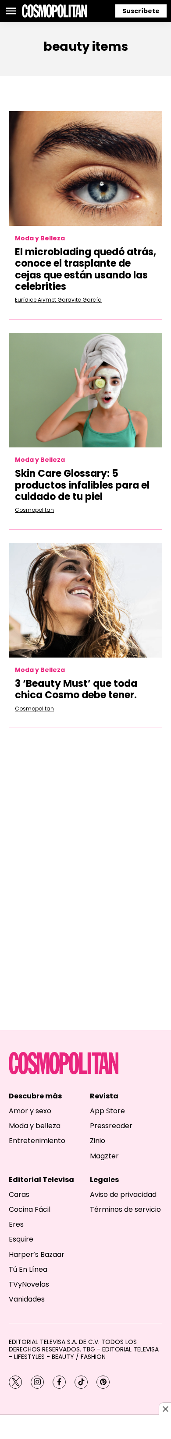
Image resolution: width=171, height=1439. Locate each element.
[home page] (54, 11)
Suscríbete (141, 11)
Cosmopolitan (34, 510)
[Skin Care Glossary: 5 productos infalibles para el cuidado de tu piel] (85, 390)
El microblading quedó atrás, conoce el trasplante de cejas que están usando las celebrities (85, 269)
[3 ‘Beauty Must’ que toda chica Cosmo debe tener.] (85, 600)
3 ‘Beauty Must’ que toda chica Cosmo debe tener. (76, 689)
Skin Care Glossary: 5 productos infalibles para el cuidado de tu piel (82, 485)
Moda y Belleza (40, 238)
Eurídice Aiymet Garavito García (58, 299)
